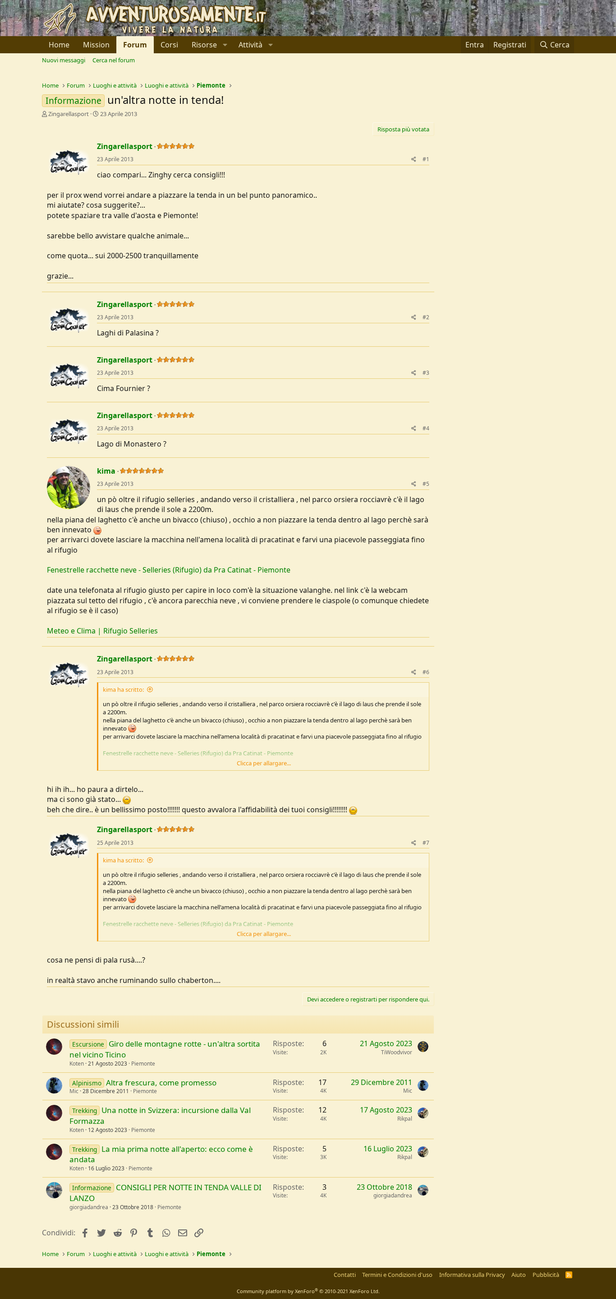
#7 (426, 843)
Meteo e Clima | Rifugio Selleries (102, 631)
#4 (426, 428)
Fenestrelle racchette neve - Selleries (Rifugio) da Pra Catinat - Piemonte (168, 570)
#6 (426, 672)
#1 (426, 159)
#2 (426, 317)
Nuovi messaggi (63, 60)
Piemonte (143, 1063)
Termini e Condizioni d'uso (397, 1275)
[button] (208, 44)
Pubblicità (546, 1275)
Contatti (345, 1275)
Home (59, 45)
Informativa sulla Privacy (472, 1275)
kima (106, 471)
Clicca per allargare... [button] (264, 763)
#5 (426, 484)
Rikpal (404, 1118)
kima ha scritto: (123, 689)
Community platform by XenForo (308, 1291)
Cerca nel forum (113, 60)
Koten (76, 1063)
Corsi (169, 45)
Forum (135, 45)
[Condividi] (413, 159)
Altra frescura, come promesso (161, 1082)
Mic (73, 1091)
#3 (426, 373)
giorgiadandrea (88, 1207)
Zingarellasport (68, 114)
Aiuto (518, 1275)
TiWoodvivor (396, 1052)
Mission (96, 45)
